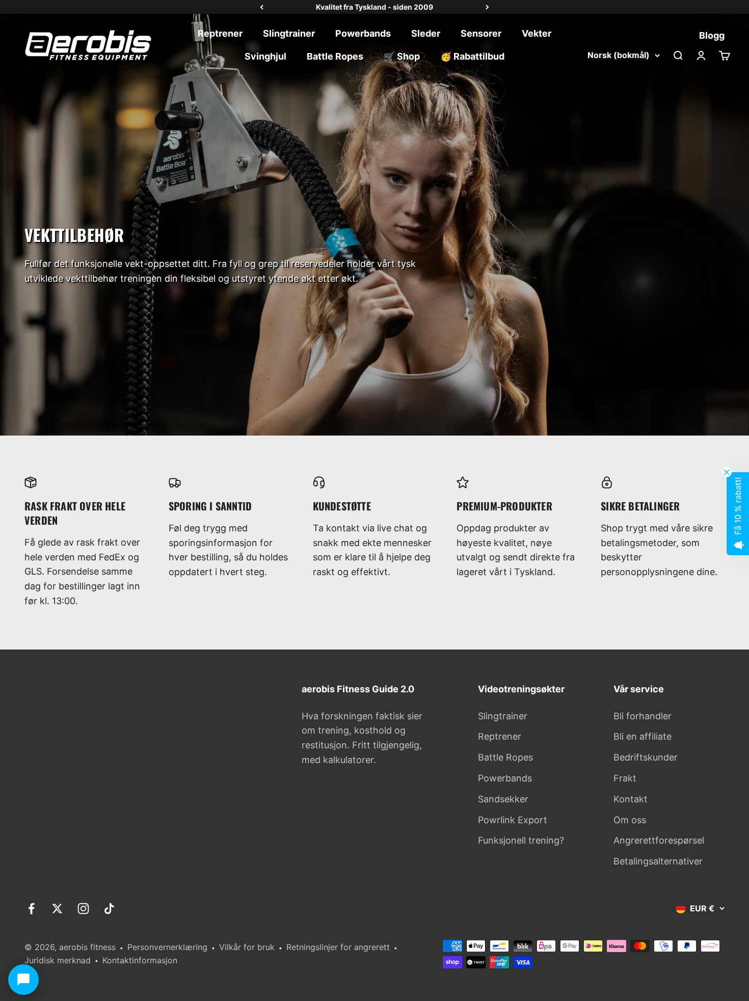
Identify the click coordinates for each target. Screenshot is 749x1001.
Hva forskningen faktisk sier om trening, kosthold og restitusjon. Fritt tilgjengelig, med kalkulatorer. (362, 738)
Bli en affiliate (642, 736)
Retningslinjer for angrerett (338, 947)
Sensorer (481, 33)
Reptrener (220, 33)
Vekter (536, 33)
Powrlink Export (512, 820)
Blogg (712, 35)
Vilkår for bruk (247, 947)
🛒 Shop (402, 56)
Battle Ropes (335, 56)
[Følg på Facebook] (31, 908)
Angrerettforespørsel (658, 840)
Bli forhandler (642, 716)
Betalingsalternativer (658, 861)
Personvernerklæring (167, 947)
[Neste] (487, 7)
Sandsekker (503, 799)
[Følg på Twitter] (57, 908)
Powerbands (363, 33)
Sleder (425, 33)
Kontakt (630, 799)
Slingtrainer (289, 33)
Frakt (624, 778)
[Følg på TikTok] (109, 908)
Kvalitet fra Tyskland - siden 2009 (374, 7)
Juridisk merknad (57, 960)
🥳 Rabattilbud (472, 56)
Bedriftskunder (645, 757)
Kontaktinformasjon (139, 960)
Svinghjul (265, 56)
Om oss (629, 820)
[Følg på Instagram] (83, 908)
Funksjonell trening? (521, 840)
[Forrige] (261, 7)
